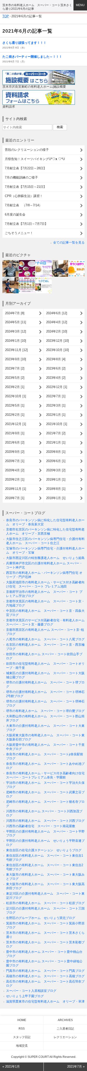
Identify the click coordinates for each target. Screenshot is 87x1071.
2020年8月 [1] (55, 452)
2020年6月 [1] (55, 461)
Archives (65, 1020)
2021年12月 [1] (15, 424)
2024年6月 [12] (56, 313)
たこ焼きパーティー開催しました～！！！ (32, 56)
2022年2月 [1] (14, 415)
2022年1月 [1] (55, 415)
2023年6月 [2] (55, 368)
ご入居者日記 (65, 1028)
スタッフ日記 (21, 1037)
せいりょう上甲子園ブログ (25, 996)
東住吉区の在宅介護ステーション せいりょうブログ (43, 850)
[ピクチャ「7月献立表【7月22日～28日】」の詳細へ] (43, 262)
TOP (5, 16)
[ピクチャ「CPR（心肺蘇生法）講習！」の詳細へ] (10, 279)
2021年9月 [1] (14, 433)
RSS (22, 1028)
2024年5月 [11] (15, 322)
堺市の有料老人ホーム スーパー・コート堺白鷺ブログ (45, 711)
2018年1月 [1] (55, 498)
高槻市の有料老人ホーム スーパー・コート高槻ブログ (45, 976)
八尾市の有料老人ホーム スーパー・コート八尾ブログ (45, 639)
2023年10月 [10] (57, 350)
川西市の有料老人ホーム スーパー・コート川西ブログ (45, 821)
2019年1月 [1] (55, 479)
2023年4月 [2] (55, 377)
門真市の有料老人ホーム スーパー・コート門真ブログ (45, 971)
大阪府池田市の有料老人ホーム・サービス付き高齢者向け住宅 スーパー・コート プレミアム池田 (45, 584)
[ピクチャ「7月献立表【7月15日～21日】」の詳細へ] (76, 262)
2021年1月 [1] (55, 442)
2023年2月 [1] (14, 387)
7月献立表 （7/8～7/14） (23, 205)
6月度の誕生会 (15, 214)
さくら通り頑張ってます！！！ (24, 43)
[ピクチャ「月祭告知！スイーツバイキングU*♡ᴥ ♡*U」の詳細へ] (27, 262)
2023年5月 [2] (14, 377)
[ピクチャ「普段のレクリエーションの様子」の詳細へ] (10, 262)
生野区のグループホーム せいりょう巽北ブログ (40, 918)
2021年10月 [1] (56, 424)
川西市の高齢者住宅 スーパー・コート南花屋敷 (40, 826)
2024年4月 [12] (56, 322)
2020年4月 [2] (14, 470)
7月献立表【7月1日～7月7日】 (26, 224)
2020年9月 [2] (14, 452)
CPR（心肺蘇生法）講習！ (24, 196)
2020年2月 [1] (14, 479)
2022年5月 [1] (14, 405)
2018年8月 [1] (55, 489)
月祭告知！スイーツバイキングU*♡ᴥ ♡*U (35, 159)
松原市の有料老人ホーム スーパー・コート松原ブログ (45, 903)
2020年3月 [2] (55, 470)
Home (21, 1020)
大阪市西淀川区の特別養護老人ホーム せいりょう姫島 (45, 558)
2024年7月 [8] (14, 313)
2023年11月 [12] (16, 350)
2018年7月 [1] (14, 498)
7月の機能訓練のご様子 (21, 177)
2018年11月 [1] (15, 489)
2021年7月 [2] (55, 433)
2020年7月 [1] (14, 461)
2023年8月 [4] (55, 359)
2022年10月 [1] (15, 396)
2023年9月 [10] (15, 359)
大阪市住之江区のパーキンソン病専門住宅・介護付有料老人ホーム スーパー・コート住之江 (45, 541)
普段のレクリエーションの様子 (27, 150)
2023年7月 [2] (14, 368)
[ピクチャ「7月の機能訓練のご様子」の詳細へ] (60, 262)
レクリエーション (65, 1037)
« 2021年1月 (11, 1066)
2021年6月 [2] (14, 442)
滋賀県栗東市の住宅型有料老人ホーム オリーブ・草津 (45, 1001)
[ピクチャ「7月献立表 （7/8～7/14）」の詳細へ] (27, 279)
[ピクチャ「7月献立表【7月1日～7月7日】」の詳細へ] (43, 279)
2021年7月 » (76, 1066)
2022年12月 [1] (56, 387)
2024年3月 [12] (15, 331)
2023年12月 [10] (57, 340)
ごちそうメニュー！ (19, 233)
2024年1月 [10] (15, 340)
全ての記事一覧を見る (69, 242)
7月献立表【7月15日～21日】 (25, 187)
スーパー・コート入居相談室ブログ (31, 991)
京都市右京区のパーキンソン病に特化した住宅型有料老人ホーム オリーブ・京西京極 (45, 531)
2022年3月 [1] (55, 405)
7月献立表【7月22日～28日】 (25, 168)
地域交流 (22, 1045)
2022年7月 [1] (55, 396)
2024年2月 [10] (56, 331)
